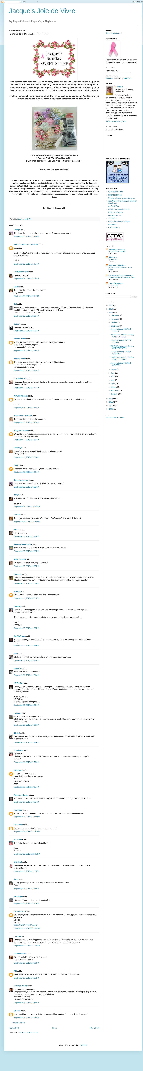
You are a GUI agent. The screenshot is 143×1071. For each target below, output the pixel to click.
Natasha (17, 668)
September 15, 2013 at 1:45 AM (26, 264)
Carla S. (17, 515)
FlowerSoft (112, 224)
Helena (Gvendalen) (22, 544)
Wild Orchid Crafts (115, 192)
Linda (16, 287)
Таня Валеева (20, 559)
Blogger (84, 1045)
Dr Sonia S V (19, 911)
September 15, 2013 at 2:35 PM (26, 566)
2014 (111, 309)
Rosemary (18, 825)
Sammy (17, 324)
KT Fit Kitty (18, 683)
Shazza (17, 530)
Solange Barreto (21, 986)
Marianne (18, 839)
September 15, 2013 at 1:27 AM (26, 236)
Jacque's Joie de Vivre (42, 11)
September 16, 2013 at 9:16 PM (26, 903)
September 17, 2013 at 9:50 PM (26, 978)
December (115, 315)
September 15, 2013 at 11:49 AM (27, 522)
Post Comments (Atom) (29, 1032)
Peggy (16, 465)
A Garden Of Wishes (116, 265)
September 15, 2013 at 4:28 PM (26, 628)
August (114, 369)
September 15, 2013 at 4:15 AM (26, 388)
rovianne (17, 713)
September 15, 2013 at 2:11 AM (26, 296)
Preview (109, 78)
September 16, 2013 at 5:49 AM (26, 705)
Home (54, 1028)
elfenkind (18, 862)
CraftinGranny (20, 636)
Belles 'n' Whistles (115, 212)
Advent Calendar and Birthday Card (121, 277)
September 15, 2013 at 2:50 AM (26, 316)
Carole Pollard (20, 378)
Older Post (94, 1028)
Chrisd (17, 733)
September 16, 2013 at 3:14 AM (26, 660)
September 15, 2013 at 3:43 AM (26, 351)
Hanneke (18, 574)
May (113, 380)
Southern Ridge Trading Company (122, 198)
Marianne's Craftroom (23, 416)
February (115, 390)
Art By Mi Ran (113, 206)
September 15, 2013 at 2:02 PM (26, 551)
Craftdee (17, 936)
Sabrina (17, 591)
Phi (15, 971)
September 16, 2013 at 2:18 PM (26, 889)
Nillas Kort (112, 257)
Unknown (18, 770)
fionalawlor (18, 750)
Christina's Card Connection (120, 275)
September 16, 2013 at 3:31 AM (26, 675)
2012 (111, 398)
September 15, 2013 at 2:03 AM (26, 279)
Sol (15, 304)
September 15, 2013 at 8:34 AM (26, 472)
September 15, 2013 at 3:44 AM (26, 370)
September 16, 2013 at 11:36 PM (27, 928)
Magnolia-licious (114, 195)
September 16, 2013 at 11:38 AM (27, 817)
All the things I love (116, 249)
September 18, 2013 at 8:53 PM (26, 1003)
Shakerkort (112, 259)
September (115, 326)
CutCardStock (114, 227)
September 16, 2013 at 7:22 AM (26, 742)
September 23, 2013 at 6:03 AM (26, 1018)
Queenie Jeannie (21, 480)
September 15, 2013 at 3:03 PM (26, 598)
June (113, 376)
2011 (111, 402)
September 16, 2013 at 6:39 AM (26, 725)
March (113, 387)
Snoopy (17, 606)
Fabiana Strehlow (21, 272)
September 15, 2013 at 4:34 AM (26, 408)
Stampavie (112, 218)
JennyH (17, 230)
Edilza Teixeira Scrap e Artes (26, 244)
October (114, 322)
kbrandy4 (18, 448)
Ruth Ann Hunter (21, 795)
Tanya (16, 495)
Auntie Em (18, 897)
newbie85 (18, 810)
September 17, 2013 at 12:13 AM (27, 946)
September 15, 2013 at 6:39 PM (26, 645)
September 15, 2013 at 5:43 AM (26, 440)
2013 (111, 312)
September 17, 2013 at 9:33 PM (26, 963)
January (114, 394)
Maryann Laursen (21, 431)
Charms (17, 1011)
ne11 (16, 654)
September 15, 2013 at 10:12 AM (27, 507)
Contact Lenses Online (115, 418)
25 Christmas (113, 285)
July (113, 373)
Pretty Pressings (115, 283)
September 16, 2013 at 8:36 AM (26, 802)
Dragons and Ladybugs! (117, 251)
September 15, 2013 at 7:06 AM (26, 457)
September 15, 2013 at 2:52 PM (26, 583)
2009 (111, 409)
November (115, 319)
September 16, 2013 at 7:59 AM (26, 762)
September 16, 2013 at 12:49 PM (27, 854)
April (113, 383)
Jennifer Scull (20, 954)
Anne (16, 879)
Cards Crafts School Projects (25, 925)
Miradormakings (21, 396)
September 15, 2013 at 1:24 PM (26, 536)
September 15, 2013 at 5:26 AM (26, 422)
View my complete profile (116, 121)
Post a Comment (18, 1023)
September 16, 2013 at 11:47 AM (27, 832)
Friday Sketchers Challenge (119, 221)
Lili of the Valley (114, 215)
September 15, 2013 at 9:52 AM (26, 487)
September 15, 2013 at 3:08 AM (26, 331)
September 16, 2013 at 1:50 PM (26, 871)
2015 (111, 305)
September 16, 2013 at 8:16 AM (26, 787)
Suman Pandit (20, 339)
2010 (111, 405)
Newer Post (14, 1028)
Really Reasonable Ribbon (119, 209)
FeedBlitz (127, 78)
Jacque (120, 87)
